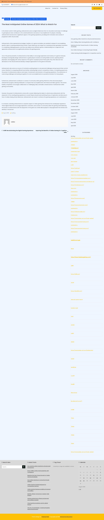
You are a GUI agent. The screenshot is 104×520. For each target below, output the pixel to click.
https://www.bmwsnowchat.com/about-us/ (82, 181)
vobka (13, 122)
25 (83, 481)
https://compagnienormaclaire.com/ (81, 178)
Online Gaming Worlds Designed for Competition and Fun (86, 53)
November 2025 (75, 103)
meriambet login (75, 151)
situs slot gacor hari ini (77, 299)
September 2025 (75, 109)
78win (72, 418)
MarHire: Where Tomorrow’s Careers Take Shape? (38, 494)
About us (47, 8)
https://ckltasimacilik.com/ (78, 211)
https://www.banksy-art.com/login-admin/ (82, 218)
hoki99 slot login (75, 240)
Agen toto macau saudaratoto (79, 175)
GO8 (72, 316)
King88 (72, 384)
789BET (73, 201)
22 (97, 478)
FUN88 (72, 409)
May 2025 (73, 122)
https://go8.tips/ (75, 168)
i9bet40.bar (74, 392)
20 (90, 478)
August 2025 (74, 113)
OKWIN (72, 325)
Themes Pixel (45, 517)
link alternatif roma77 (76, 401)
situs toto (73, 188)
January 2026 (74, 97)
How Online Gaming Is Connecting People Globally (84, 50)
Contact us (55, 8)
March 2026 (74, 90)
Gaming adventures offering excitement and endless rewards (38, 499)
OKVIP (72, 282)
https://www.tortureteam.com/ (79, 205)
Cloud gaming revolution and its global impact (37, 503)
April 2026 (73, 87)
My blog (7, 19)
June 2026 (73, 81)
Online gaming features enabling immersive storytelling (38, 489)
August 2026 (74, 74)
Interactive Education (66, 517)
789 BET (73, 145)
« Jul (80, 489)
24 (80, 481)
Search (73, 25)
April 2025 (73, 125)
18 (83, 478)
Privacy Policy (63, 8)
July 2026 (73, 77)
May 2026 (73, 84)
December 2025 (75, 100)
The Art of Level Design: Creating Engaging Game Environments (38, 508)
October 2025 (74, 106)
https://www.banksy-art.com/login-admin (82, 138)
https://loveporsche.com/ (78, 198)
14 (93, 475)
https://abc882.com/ (76, 291)
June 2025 (73, 119)
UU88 (72, 333)
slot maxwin (74, 161)
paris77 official (75, 171)
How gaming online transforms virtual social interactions (86, 39)
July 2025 (73, 116)
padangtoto (74, 141)
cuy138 (72, 375)
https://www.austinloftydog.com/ (80, 221)
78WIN (72, 426)
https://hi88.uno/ (75, 274)
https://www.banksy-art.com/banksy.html (82, 350)
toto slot (73, 158)
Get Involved (96, 8)
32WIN (72, 342)
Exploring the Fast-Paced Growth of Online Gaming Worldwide (84, 45)
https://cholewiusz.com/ (77, 185)
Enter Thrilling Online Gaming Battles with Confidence (85, 42)
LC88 (72, 165)
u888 (72, 265)
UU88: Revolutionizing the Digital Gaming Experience (18, 130)
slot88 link (73, 367)
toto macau (74, 155)
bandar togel (74, 308)
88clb (72, 248)
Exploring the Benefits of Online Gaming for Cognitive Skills (51, 131)
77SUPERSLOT (75, 148)
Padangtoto (74, 215)
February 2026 (74, 93)
